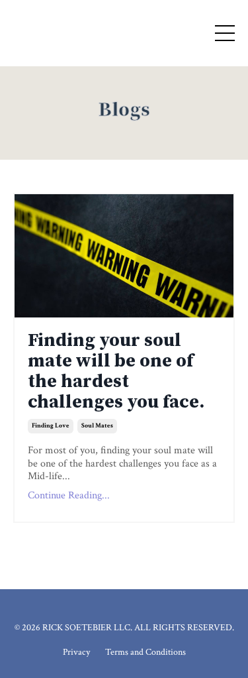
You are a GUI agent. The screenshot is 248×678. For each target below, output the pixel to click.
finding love (50, 426)
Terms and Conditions (145, 652)
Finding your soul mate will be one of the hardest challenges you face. (116, 371)
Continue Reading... (69, 495)
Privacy (76, 652)
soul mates (97, 426)
